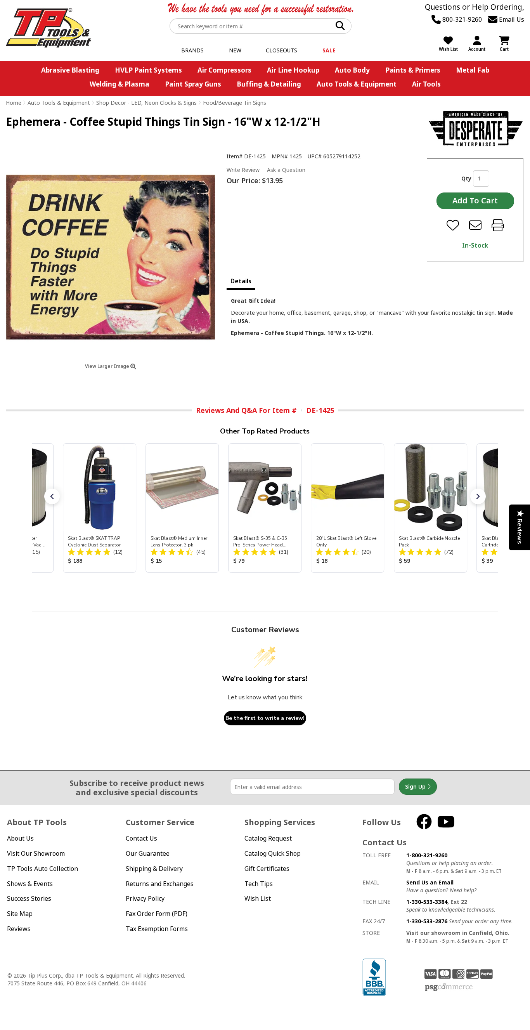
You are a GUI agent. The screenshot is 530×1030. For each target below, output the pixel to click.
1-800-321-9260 (426, 855)
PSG (448, 987)
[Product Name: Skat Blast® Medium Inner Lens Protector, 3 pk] (182, 508)
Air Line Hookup (293, 70)
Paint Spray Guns (193, 84)
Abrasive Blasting (70, 70)
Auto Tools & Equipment (357, 84)
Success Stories (29, 898)
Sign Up (416, 786)
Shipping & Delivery (154, 868)
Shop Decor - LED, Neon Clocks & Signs (146, 102)
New (235, 50)
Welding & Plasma (119, 84)
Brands (192, 50)
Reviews (19, 928)
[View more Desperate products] (476, 128)
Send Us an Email (430, 882)
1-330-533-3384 (426, 901)
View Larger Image (107, 366)
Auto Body (352, 70)
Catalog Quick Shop (272, 853)
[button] (52, 496)
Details (240, 281)
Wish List (257, 898)
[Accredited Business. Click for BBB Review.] (374, 976)
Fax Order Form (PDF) (156, 913)
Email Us (510, 19)
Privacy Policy (145, 898)
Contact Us (141, 838)
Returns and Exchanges (160, 883)
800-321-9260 (461, 19)
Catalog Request (268, 838)
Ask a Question (286, 170)
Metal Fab (472, 70)
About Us (20, 838)
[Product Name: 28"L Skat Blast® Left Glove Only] (347, 508)
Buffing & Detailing (269, 84)
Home (13, 102)
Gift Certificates (266, 868)
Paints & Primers (412, 70)
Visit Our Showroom (36, 853)
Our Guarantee (148, 853)
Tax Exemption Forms (157, 928)
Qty (466, 178)
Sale (329, 50)
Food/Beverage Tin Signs (234, 102)
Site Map (20, 913)
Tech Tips (258, 883)
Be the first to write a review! (265, 718)
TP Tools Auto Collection (42, 868)
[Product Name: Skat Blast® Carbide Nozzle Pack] (430, 508)
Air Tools (426, 84)
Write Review (243, 169)
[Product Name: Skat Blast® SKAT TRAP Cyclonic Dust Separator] (99, 508)
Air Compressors (224, 70)
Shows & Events (30, 883)
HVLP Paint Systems (148, 70)
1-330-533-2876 (426, 921)
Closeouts (281, 50)
